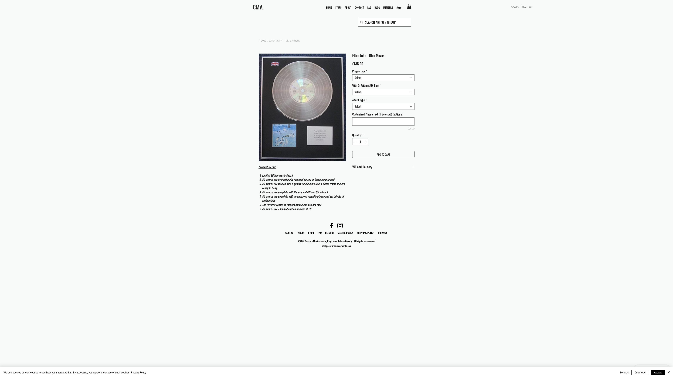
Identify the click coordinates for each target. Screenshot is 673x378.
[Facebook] (331, 225)
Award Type (359, 100)
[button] (409, 6)
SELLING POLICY (345, 232)
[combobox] (383, 77)
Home (262, 40)
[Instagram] (340, 225)
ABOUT (301, 232)
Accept (658, 372)
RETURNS (329, 232)
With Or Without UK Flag (366, 85)
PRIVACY (382, 232)
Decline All (640, 372)
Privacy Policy (138, 372)
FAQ (321, 232)
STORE (311, 232)
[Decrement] (355, 141)
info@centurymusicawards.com (336, 246)
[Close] (669, 372)
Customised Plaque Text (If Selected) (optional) (377, 114)
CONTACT (290, 232)
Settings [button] (624, 372)
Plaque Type (359, 71)
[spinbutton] (360, 141)
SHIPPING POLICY (366, 232)
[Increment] (365, 141)
